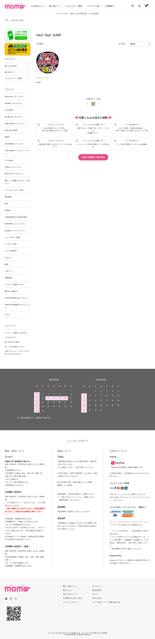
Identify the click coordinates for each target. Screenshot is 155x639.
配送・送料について (70, 586)
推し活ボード (54, 6)
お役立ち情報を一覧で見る (93, 157)
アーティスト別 (93, 6)
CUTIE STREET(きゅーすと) (16, 298)
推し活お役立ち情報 (12, 342)
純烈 (6, 264)
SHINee (8, 210)
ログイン (95, 594)
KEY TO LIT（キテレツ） (14, 174)
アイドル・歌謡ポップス (14, 284)
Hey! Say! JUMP (17, 20)
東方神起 (8, 197)
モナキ (7, 314)
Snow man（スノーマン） (15, 97)
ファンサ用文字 (11, 251)
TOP (6, 20)
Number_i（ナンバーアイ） (15, 231)
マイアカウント (97, 586)
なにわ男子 (9, 110)
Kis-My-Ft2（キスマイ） (14, 117)
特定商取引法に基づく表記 (72, 598)
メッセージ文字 (11, 244)
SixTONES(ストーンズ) (14, 144)
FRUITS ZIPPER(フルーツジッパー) (17, 306)
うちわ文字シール (37, 6)
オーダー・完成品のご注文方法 (16, 333)
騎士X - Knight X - (11, 291)
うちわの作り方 (10, 337)
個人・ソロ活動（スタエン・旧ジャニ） (17, 181)
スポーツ (8, 271)
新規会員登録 (96, 590)
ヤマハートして (42, 78)
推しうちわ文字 (11, 66)
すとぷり (8, 258)
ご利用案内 (109, 6)
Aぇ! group (9, 160)
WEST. (7, 137)
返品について (67, 590)
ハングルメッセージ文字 (14, 190)
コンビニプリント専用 (73, 6)
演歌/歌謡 (8, 278)
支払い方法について (70, 594)
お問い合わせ (96, 598)
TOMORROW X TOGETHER (16, 217)
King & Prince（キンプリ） (15, 123)
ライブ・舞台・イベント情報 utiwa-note (106, 602)
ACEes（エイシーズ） (13, 167)
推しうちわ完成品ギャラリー (15, 347)
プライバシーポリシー (71, 602)
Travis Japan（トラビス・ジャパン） (17, 151)
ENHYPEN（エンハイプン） (15, 224)
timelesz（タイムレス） (14, 103)
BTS (6, 204)
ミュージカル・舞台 (12, 237)
